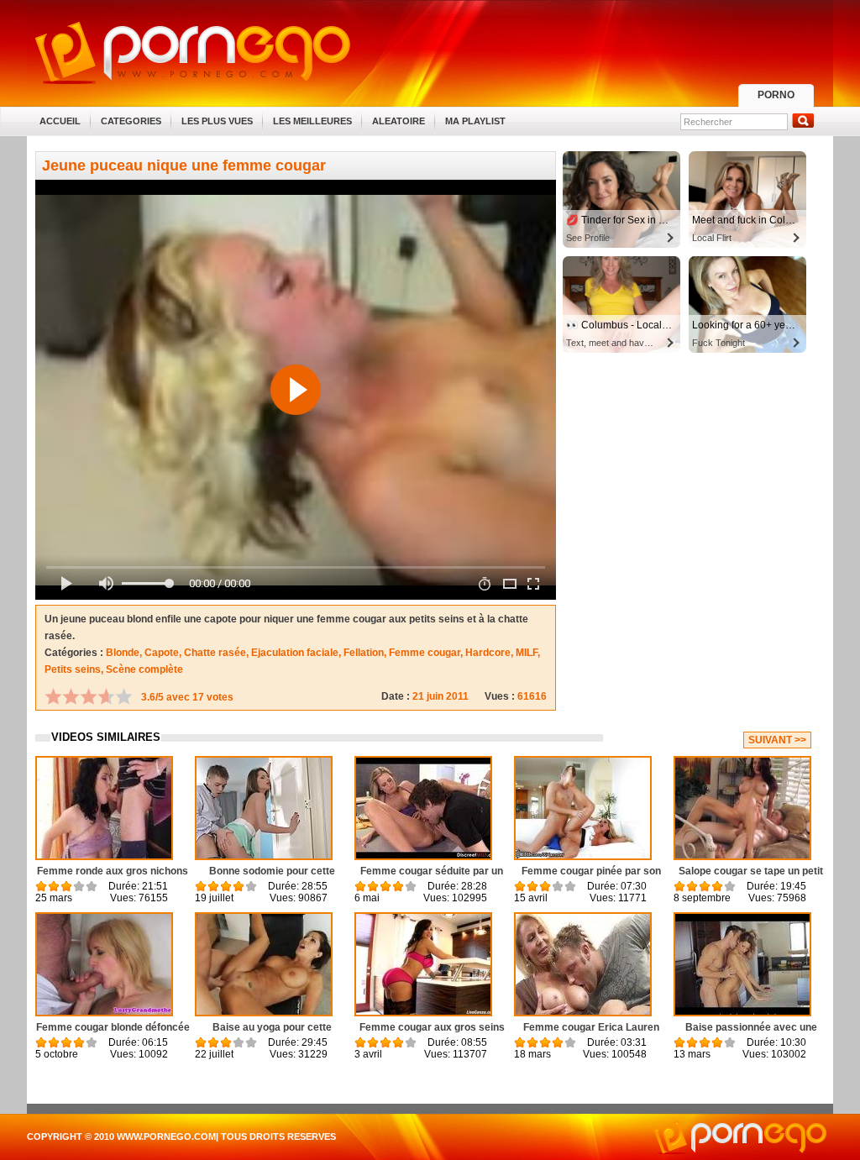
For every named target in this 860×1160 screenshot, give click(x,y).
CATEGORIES (131, 121)
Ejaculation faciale (294, 653)
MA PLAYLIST (475, 121)
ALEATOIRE (398, 121)
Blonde (122, 653)
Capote (161, 653)
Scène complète (144, 669)
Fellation (363, 653)
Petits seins (73, 669)
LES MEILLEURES (312, 121)
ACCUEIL (60, 121)
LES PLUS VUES (217, 121)
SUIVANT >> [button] (777, 740)
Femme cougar (424, 653)
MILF (527, 653)
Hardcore (488, 653)
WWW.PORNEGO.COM (166, 1136)
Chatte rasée (215, 653)
